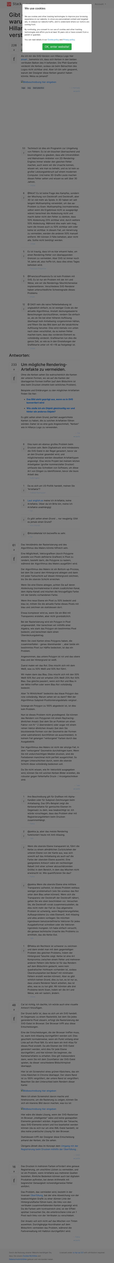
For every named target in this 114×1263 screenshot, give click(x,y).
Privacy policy (69, 40)
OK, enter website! (57, 46)
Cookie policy (53, 40)
